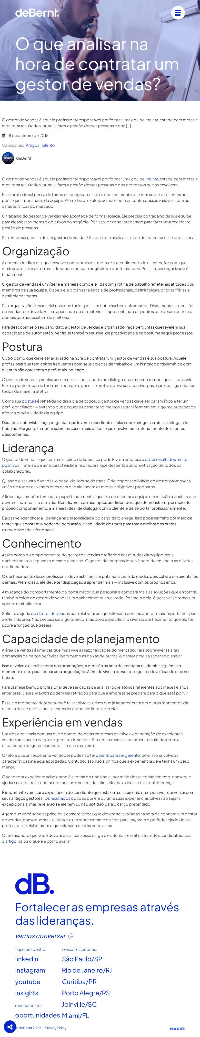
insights (26, 993)
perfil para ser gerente (119, 755)
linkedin (26, 959)
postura (29, 401)
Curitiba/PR (79, 981)
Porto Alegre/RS (86, 993)
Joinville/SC (79, 1004)
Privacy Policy (55, 1028)
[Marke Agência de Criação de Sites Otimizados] (177, 1028)
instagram (30, 970)
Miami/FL (75, 1015)
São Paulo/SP (82, 959)
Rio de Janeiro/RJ (87, 970)
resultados (60, 798)
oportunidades (37, 1015)
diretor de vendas (53, 613)
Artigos (32, 145)
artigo (11, 841)
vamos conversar (40, 936)
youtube (27, 981)
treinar (152, 178)
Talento (48, 145)
